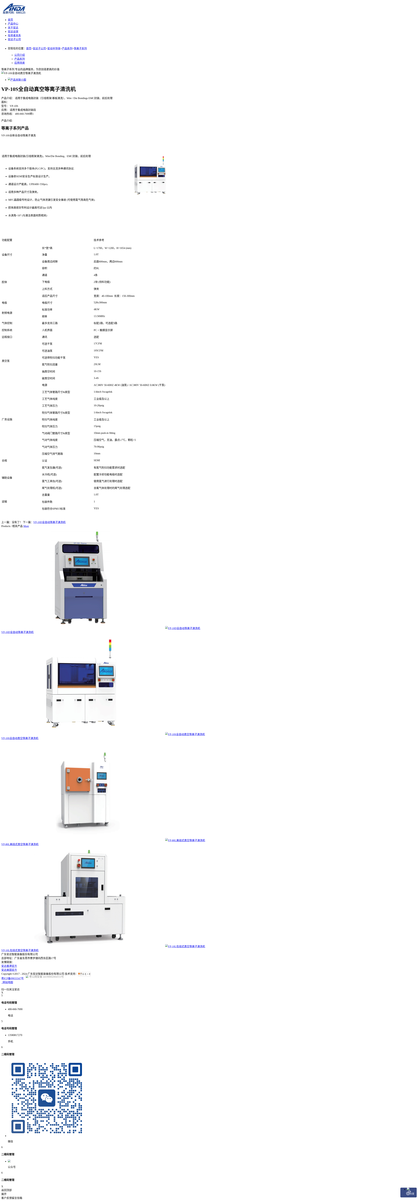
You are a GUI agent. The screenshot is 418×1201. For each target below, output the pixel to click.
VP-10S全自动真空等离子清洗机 (19, 738)
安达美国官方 (9, 970)
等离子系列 (80, 48)
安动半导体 (53, 48)
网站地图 (7, 982)
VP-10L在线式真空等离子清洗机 (20, 950)
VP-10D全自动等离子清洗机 (49, 522)
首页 (10, 19)
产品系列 (67, 48)
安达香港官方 (9, 966)
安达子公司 (39, 48)
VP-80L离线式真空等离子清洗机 (20, 844)
